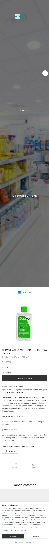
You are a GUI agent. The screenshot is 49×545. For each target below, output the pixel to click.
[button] (10, 451)
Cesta (33, 467)
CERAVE (25, 357)
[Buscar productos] (45, 73)
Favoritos (16, 467)
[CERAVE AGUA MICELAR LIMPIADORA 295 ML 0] (24, 322)
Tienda (5, 357)
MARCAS (15, 357)
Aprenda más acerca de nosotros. (14, 530)
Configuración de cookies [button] (24, 542)
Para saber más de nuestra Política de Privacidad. (20, 528)
